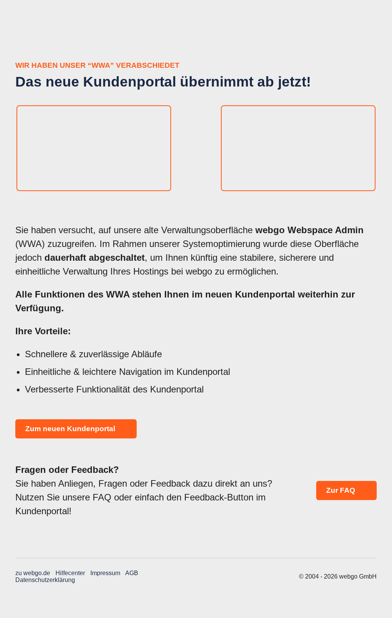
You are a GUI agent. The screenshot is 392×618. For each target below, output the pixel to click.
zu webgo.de (32, 573)
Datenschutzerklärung (45, 580)
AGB (131, 573)
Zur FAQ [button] (341, 490)
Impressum (105, 573)
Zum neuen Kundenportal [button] (71, 429)
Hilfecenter (70, 573)
